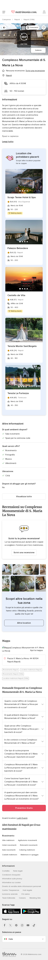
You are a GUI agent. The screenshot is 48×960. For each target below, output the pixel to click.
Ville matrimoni (8, 840)
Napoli (17, 19)
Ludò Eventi (22, 818)
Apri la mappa (36, 650)
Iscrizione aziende (10, 894)
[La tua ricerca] (4, 27)
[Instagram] (22, 925)
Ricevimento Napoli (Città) (13, 674)
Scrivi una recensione (24, 552)
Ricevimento (8, 835)
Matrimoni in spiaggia (29, 855)
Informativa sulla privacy (12, 878)
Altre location (24, 623)
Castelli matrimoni (9, 855)
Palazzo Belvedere (17, 248)
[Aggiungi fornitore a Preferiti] (44, 27)
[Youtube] (28, 925)
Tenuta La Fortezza (18, 393)
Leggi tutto (7, 141)
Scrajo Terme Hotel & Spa (21, 197)
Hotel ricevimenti (9, 845)
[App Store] (11, 913)
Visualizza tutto (24, 496)
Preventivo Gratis (24, 808)
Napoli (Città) (29, 19)
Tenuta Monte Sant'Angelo (22, 346)
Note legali (18, 871)
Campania (6, 19)
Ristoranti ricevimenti (28, 845)
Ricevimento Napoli (10, 670)
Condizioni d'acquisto (11, 875)
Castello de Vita (16, 295)
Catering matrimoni (27, 850)
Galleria (38, 50)
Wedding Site (35, 898)
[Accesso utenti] (44, 12)
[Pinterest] (16, 925)
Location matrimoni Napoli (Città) (15, 678)
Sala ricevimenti (8, 850)
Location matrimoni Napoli (31, 670)
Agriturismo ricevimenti (27, 840)
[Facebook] (4, 925)
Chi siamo (25, 894)
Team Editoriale (8, 898)
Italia (11, 939)
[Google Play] (31, 913)
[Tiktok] (33, 925)
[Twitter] (10, 925)
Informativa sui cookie (11, 882)
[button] (24, 539)
